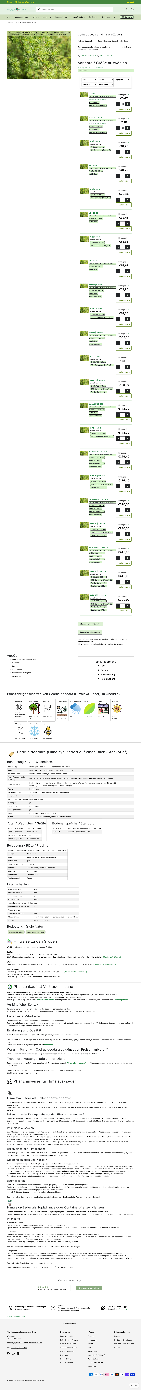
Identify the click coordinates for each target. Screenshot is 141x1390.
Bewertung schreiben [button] (89, 1288)
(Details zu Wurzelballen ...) (104, 964)
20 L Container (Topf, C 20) (102, 389)
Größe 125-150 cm (98, 386)
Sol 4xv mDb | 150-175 (98, 452)
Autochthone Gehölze (69, 1348)
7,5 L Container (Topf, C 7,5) (102, 317)
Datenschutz (93, 1351)
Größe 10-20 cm (95, 126)
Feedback (123, 1309)
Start (9, 17)
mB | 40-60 (93, 213)
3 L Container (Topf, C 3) (101, 150)
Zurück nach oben (69, 1323)
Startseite (10, 22)
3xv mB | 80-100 (96, 285)
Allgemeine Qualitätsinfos (90, 624)
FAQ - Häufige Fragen (69, 1340)
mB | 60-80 (93, 261)
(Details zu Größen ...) (112, 957)
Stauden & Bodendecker (124, 1344)
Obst (35, 17)
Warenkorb (29, 2)
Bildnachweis (65, 1359)
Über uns (64, 1355)
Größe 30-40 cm (97, 147)
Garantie (91, 1344)
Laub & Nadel (78, 17)
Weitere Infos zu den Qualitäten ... (91, 68)
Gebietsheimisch (21, 17)
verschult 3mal (95, 296)
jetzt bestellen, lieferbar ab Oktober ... (102, 96)
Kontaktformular (66, 1336)
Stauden (46, 17)
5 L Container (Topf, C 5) (101, 246)
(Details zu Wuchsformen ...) (75, 972)
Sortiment (93, 17)
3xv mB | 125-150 (96, 404)
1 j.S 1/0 (92, 94)
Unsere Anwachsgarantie (90, 632)
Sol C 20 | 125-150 (97, 380)
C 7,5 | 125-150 (96, 428)
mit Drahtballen (95, 460)
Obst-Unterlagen (67, 1351)
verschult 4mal (95, 466)
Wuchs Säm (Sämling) (98, 105)
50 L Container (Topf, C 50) (102, 580)
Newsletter (92, 1366)
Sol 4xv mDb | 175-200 (98, 500)
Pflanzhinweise (106, 55)
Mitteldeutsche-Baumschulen (21, 1380)
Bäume (117, 1336)
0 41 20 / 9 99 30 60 (19, 1348)
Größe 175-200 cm (96, 505)
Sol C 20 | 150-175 (97, 476)
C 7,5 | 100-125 (96, 356)
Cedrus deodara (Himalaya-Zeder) (25, 22)
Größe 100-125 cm (96, 338)
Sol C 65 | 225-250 (98, 595)
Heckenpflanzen (61, 17)
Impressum (92, 1340)
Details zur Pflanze (88, 55)
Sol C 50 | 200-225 (98, 571)
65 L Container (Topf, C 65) (102, 604)
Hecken (117, 1348)
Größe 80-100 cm (96, 290)
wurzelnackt (94, 102)
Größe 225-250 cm (98, 601)
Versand (130, 2)
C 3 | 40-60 (95, 189)
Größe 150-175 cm (96, 457)
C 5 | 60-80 (95, 237)
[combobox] (74, 9)
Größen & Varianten (68, 1344)
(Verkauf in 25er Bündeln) (97, 99)
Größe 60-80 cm (97, 242)
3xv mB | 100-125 (96, 332)
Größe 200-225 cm (96, 553)
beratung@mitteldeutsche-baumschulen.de (24, 1343)
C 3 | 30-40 (95, 141)
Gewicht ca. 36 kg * (99, 586)
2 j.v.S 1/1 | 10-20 (96, 117)
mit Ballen (93, 174)
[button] (132, 9)
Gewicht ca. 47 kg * (99, 610)
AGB (89, 1348)
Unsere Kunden (66, 1363)
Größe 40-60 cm (97, 195)
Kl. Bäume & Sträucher (123, 1340)
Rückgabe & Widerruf (96, 1355)
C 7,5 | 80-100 (96, 308)
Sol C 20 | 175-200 (97, 523)
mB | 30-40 (93, 165)
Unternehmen (107, 17)
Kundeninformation (95, 1363)
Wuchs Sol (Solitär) (98, 392)
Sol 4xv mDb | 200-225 (98, 547)
